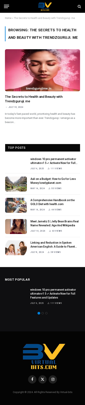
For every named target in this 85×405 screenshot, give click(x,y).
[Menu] (6, 6)
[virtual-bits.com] (44, 6)
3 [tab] (46, 313)
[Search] (79, 6)
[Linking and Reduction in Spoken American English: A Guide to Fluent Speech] (16, 247)
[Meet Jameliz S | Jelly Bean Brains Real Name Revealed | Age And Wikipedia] (16, 226)
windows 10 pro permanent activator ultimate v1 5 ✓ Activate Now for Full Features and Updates (53, 162)
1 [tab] (39, 313)
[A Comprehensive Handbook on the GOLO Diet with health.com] (16, 205)
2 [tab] (42, 313)
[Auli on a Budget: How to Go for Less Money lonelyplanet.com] (16, 184)
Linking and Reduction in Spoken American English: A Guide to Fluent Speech (52, 246)
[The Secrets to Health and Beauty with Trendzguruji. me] (42, 70)
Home (8, 18)
